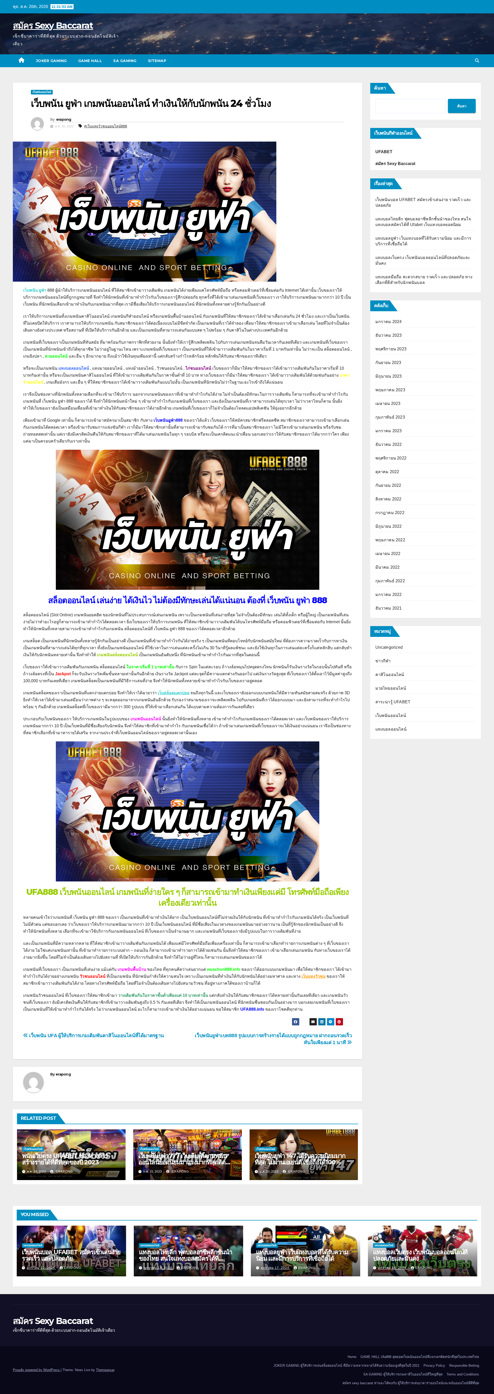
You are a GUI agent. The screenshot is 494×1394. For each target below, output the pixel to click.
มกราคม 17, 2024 (275, 1268)
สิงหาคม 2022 (388, 499)
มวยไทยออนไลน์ (390, 688)
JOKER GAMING (51, 60)
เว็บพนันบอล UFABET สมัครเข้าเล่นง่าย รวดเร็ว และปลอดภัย (71, 1255)
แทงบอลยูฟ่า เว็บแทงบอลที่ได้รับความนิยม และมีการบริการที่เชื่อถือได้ (302, 1255)
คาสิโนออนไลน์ (389, 674)
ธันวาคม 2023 (388, 335)
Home (352, 1357)
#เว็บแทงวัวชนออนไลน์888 (105, 126)
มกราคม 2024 (388, 321)
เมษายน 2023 (388, 403)
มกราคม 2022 (388, 594)
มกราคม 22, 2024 (41, 1268)
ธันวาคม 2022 (388, 444)
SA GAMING (125, 60)
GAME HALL (90, 60)
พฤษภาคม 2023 (390, 390)
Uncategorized (389, 647)
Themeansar (105, 1370)
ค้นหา (380, 88)
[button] (477, 60)
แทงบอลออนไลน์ (391, 729)
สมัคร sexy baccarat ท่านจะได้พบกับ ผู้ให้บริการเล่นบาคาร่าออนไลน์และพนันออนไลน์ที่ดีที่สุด (410, 1383)
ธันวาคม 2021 (388, 608)
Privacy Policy (434, 1365)
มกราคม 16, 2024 (392, 1268)
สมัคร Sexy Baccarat (53, 25)
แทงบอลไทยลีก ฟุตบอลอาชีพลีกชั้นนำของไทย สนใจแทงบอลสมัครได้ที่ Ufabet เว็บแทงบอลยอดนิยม (185, 1258)
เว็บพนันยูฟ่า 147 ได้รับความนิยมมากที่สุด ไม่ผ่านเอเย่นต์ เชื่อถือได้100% (300, 1159)
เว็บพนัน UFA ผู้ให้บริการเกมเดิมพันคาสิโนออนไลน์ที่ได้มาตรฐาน (96, 1035)
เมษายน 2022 (388, 553)
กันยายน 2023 (388, 362)
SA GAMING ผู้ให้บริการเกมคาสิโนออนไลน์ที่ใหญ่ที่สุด (403, 1374)
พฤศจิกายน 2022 (391, 458)
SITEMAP (157, 60)
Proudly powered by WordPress (37, 1370)
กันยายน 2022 (388, 485)
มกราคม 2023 (388, 431)
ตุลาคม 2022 (387, 472)
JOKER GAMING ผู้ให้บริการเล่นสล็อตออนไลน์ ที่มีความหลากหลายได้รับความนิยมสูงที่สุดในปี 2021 (346, 1365)
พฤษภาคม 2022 (390, 540)
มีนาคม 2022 (387, 567)
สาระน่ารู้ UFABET (393, 702)
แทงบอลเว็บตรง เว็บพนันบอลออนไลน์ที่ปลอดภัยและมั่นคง (420, 1255)
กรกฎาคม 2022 (389, 512)
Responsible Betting (464, 1365)
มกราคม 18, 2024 (158, 1268)
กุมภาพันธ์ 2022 (390, 581)
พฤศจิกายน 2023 (391, 349)
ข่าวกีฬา (383, 661)
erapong (63, 119)
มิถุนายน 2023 (388, 376)
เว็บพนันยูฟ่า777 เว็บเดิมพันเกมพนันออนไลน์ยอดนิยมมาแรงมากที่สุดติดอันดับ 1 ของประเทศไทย (182, 1162)
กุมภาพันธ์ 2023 (390, 417)
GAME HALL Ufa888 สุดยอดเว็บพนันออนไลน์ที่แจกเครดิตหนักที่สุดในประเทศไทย (419, 1357)
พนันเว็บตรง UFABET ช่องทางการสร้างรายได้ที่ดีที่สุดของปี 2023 (65, 1159)
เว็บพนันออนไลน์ (41, 92)
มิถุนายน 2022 (388, 526)
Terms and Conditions (463, 1374)
